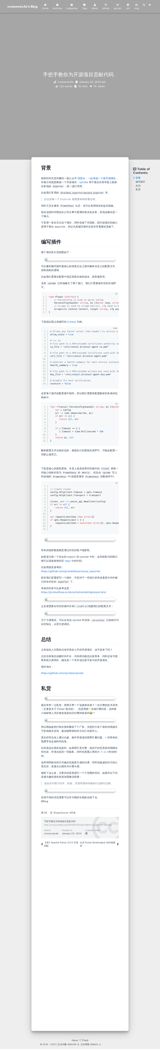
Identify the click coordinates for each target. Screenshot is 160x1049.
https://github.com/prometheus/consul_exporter (70, 571)
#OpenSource (60, 812)
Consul (71, 321)
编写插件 (140, 181)
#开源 (72, 812)
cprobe (83, 182)
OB (45, 812)
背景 (138, 177)
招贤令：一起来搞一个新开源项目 (97, 178)
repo (67, 560)
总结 (138, 185)
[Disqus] (80, 895)
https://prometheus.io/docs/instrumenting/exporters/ (73, 592)
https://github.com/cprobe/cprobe (62, 673)
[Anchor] (37, 168)
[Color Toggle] (150, 5)
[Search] (144, 5)
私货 (138, 189)
